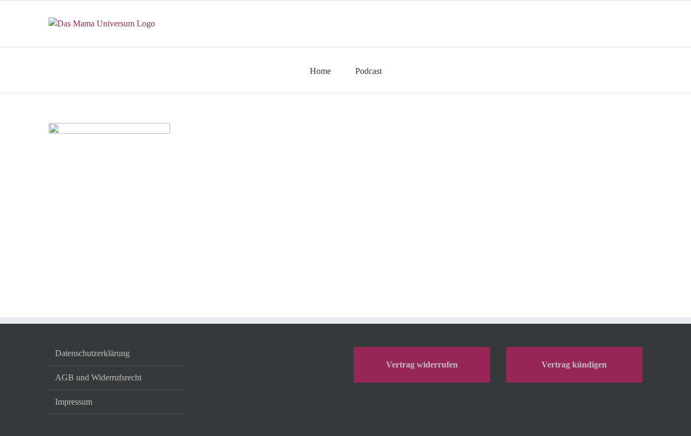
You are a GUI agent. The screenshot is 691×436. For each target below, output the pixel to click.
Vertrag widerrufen (422, 364)
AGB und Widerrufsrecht (98, 377)
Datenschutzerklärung (92, 353)
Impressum (73, 401)
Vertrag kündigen (574, 364)
